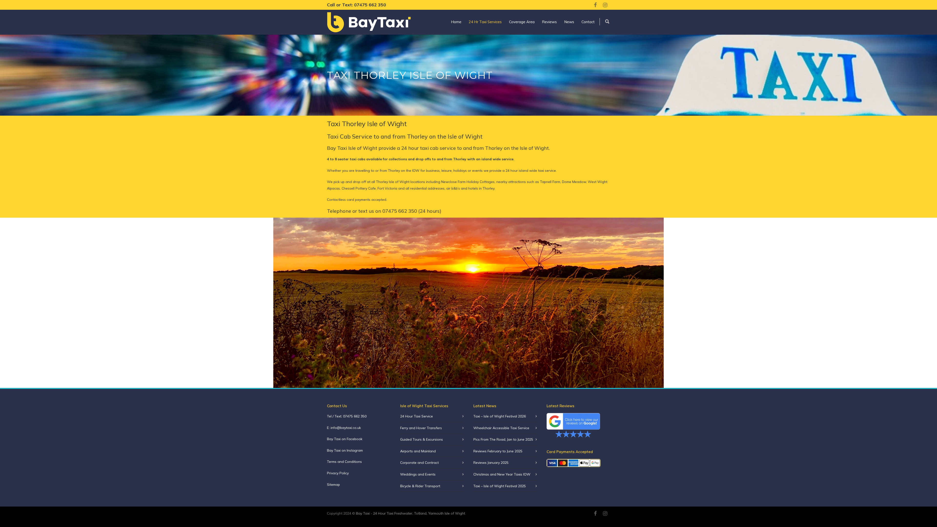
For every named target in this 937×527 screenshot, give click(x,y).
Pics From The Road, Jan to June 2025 (503, 439)
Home (456, 22)
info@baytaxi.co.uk (346, 428)
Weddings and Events (418, 474)
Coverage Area (522, 22)
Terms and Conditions (344, 461)
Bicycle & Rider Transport (420, 486)
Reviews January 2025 (491, 462)
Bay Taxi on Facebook (344, 439)
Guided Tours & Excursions (421, 439)
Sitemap (333, 484)
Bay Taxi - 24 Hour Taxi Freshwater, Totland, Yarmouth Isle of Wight (410, 513)
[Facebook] (595, 5)
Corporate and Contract (419, 462)
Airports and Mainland (418, 451)
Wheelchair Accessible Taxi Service (501, 428)
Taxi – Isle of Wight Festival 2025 (499, 486)
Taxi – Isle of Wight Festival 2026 (499, 416)
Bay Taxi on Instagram (345, 450)
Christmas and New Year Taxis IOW (501, 474)
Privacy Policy (338, 473)
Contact (588, 22)
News (569, 22)
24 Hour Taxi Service (416, 416)
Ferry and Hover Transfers (421, 428)
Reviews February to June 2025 (497, 451)
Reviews (549, 22)
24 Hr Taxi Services (485, 22)
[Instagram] (605, 5)
